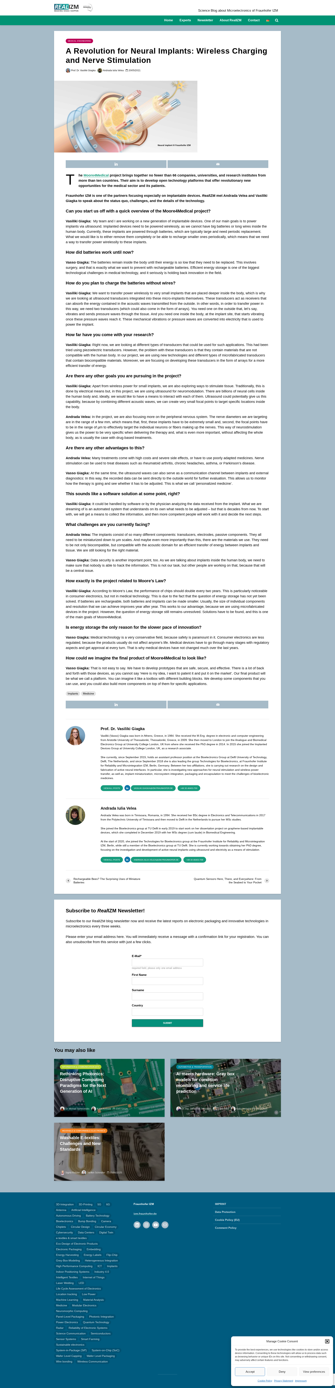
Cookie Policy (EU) (227, 1219)
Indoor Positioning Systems (72, 1271)
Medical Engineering (79, 41)
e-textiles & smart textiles (71, 1238)
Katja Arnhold (104, 1108)
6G (108, 1204)
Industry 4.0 (101, 1271)
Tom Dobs (223, 1108)
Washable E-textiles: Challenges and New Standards (80, 1143)
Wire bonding (64, 1361)
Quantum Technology (96, 1322)
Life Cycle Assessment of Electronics (78, 1288)
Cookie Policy (265, 1380)
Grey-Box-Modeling (68, 1260)
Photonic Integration (101, 1316)
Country (137, 1005)
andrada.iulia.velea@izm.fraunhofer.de (156, 860)
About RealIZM (230, 20)
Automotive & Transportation (195, 1067)
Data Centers (86, 1232)
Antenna (61, 1210)
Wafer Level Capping (69, 1355)
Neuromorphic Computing (72, 1311)
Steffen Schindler (96, 1172)
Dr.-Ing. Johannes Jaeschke (196, 1108)
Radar (60, 1327)
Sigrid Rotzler (72, 1172)
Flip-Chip (111, 1254)
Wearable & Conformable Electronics (83, 1131)
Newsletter (205, 20)
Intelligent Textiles (67, 1277)
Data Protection (225, 1211)
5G (99, 1204)
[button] (327, 1341)
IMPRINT (220, 1204)
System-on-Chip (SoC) (105, 1350)
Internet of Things (93, 1277)
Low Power (89, 1294)
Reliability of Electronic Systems (88, 1327)
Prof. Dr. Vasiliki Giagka (83, 70)
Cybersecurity (64, 1232)
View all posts (112, 788)
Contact (254, 20)
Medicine (88, 693)
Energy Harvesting (67, 1254)
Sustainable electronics (70, 1344)
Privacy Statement (283, 1380)
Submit (167, 1023)
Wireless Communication (92, 1361)
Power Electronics (67, 1322)
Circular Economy (106, 1226)
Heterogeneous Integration (101, 1260)
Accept (250, 1371)
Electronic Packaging (69, 1249)
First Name (139, 974)
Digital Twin (106, 1232)
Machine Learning (67, 1299)
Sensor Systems (66, 1339)
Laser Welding (65, 1282)
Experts (185, 20)
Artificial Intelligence (83, 1210)
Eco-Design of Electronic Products (77, 1243)
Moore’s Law (150, 580)
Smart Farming (90, 1339)
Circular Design (80, 1226)
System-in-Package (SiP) (71, 1350)
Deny (282, 1371)
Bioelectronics (64, 1221)
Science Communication (71, 1333)
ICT (100, 1266)
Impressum (301, 1380)
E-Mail (136, 956)
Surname (138, 990)
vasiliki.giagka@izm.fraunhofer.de (153, 788)
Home (168, 20)
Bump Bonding (87, 1221)
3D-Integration (65, 1204)
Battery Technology (97, 1215)
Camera (106, 1221)
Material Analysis (93, 1299)
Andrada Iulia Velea (113, 70)
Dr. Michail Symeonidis (77, 1108)
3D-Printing (85, 1204)
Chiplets (61, 1226)
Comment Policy (226, 1227)
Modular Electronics (84, 1305)
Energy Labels (92, 1254)
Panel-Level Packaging (70, 1316)
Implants (73, 693)
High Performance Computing (74, 1266)
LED (81, 1282)
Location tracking (66, 1294)
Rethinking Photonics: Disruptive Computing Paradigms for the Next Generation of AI (83, 1082)
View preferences (314, 1371)
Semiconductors (101, 1333)
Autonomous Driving (68, 1215)
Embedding (94, 1249)
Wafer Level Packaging (101, 1355)
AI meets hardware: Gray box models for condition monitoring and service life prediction (205, 1082)
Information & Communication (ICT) (80, 1067)
